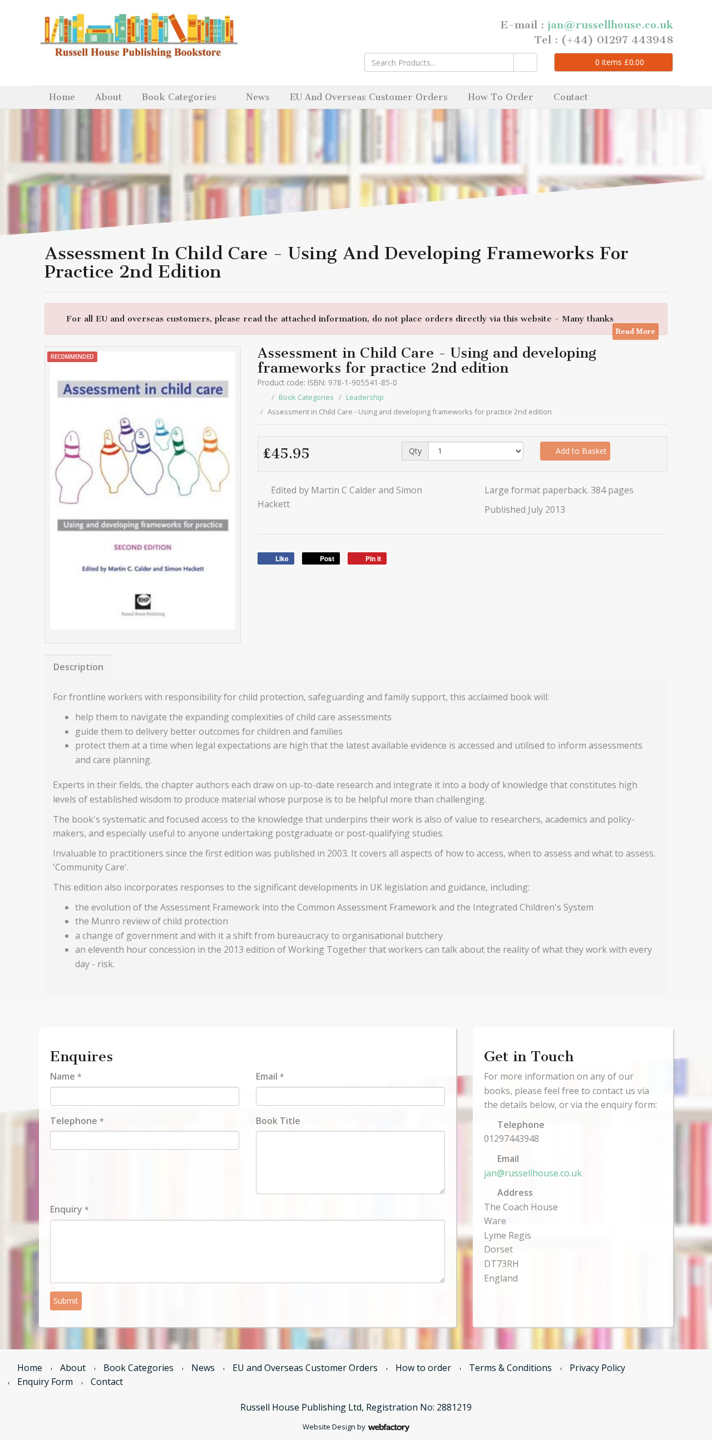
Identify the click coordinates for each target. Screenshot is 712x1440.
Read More (635, 331)
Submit (65, 1300)
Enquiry (69, 1209)
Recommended (72, 356)
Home (62, 97)
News (258, 97)
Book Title (278, 1121)
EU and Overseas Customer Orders (369, 97)
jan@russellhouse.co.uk (610, 24)
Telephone (76, 1121)
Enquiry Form (45, 1381)
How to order (500, 97)
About (108, 97)
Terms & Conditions (510, 1368)
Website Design (329, 1427)
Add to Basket (580, 451)
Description (78, 667)
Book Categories (179, 97)
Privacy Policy (597, 1368)
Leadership (365, 397)
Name (65, 1076)
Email (270, 1076)
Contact (570, 97)
